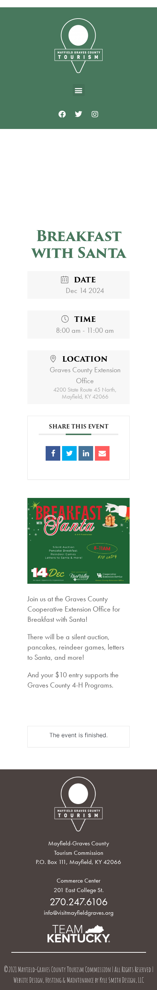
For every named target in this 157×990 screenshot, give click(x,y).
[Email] (102, 453)
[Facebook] (62, 114)
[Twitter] (78, 114)
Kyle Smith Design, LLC (122, 981)
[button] (79, 90)
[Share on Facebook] (53, 453)
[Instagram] (95, 114)
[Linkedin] (85, 453)
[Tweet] (69, 453)
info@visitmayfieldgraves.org (79, 913)
